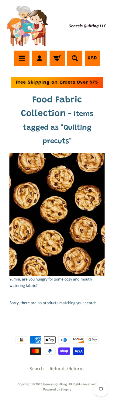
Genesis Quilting (55, 384)
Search (36, 368)
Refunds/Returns (67, 368)
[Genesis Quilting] (27, 26)
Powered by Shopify (57, 389)
